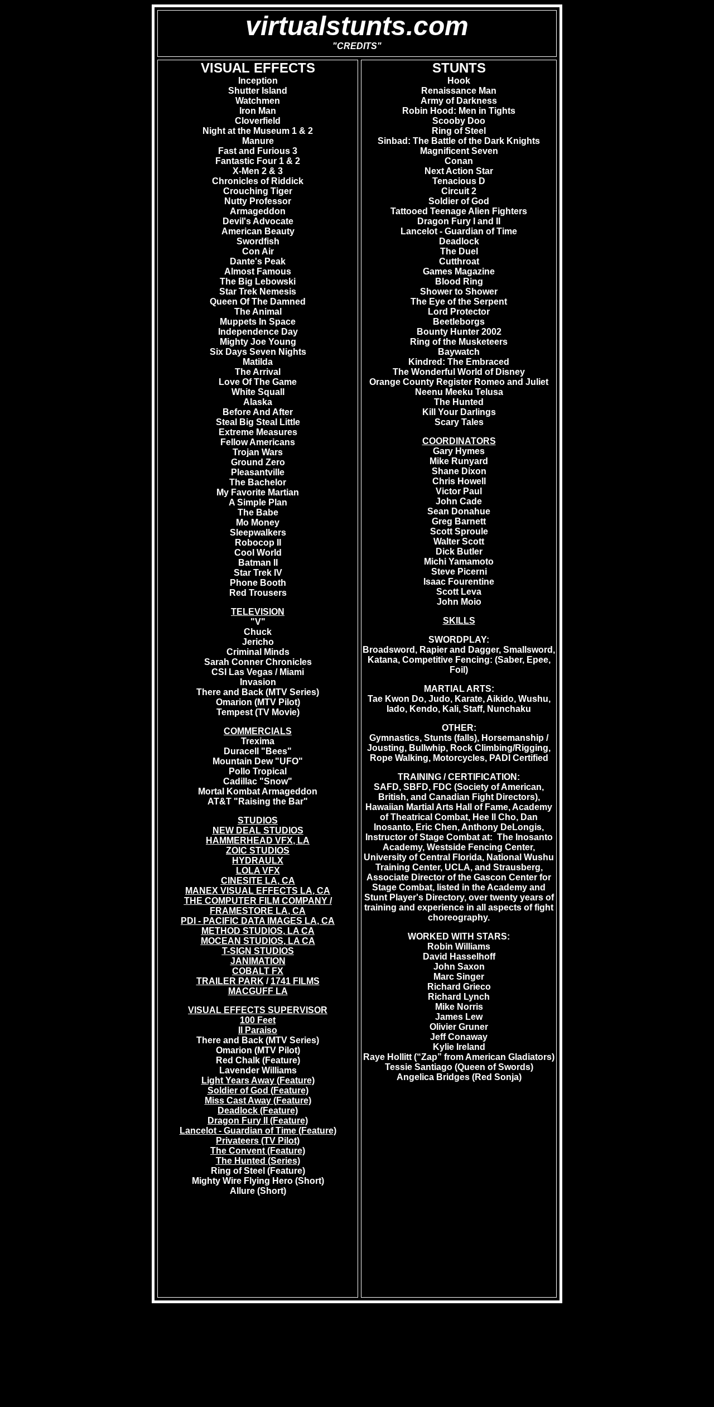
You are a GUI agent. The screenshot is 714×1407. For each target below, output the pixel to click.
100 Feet (258, 1020)
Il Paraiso (257, 1030)
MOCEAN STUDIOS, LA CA (258, 941)
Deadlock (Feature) (258, 1110)
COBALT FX (257, 971)
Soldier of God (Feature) (258, 1090)
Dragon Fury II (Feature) (258, 1120)
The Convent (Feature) (257, 1150)
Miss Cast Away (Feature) (258, 1100)
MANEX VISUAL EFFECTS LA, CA (257, 890)
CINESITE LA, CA (258, 880)
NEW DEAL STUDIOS (258, 830)
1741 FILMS (295, 981)
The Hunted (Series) (258, 1160)
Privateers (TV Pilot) (258, 1140)
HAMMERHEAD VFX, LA (258, 840)
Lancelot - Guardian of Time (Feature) (258, 1130)
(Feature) (294, 1080)
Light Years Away (237, 1080)
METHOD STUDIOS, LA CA (258, 931)
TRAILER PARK (230, 981)
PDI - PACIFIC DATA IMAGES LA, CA (258, 921)
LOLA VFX (258, 870)
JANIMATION (258, 961)
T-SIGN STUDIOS (258, 951)
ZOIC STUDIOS (258, 850)
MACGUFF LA (258, 991)
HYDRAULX (257, 860)
